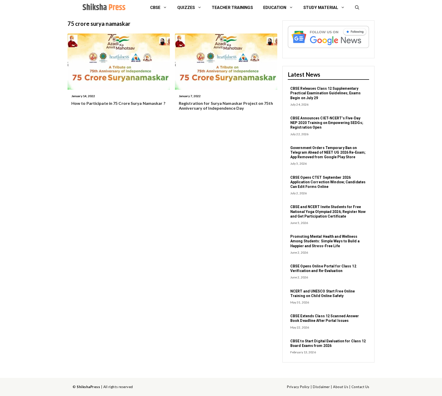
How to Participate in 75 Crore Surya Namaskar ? (118, 103)
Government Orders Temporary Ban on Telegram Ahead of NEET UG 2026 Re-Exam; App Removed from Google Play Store (328, 152)
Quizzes (186, 7)
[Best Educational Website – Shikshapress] (103, 7)
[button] (357, 7)
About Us (340, 387)
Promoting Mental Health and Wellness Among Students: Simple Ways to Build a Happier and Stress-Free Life (325, 241)
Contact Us (360, 387)
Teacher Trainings (232, 7)
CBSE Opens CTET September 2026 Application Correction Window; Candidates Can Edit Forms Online (328, 182)
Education (274, 7)
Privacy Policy (298, 387)
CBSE (155, 7)
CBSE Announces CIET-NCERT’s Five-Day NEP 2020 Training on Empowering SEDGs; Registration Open (326, 122)
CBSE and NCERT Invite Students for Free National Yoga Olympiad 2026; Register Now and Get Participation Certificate (328, 211)
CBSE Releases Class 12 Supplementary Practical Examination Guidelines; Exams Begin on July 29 (325, 93)
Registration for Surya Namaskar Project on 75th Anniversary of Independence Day (226, 105)
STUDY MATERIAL (320, 7)
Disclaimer (321, 387)
